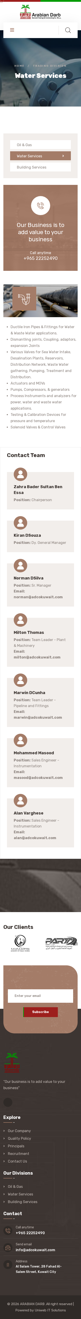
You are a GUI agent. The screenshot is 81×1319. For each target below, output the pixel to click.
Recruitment (18, 1154)
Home (19, 65)
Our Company (19, 1131)
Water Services (29, 156)
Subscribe (40, 1012)
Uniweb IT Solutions (50, 1310)
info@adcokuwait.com (35, 1250)
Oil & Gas (24, 145)
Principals (16, 1146)
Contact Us (17, 1161)
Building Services (31, 167)
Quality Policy (19, 1138)
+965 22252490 (41, 258)
